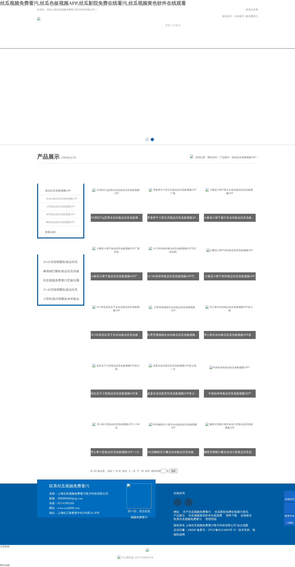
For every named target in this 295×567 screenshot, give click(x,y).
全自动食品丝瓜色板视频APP (61, 198)
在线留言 (239, 16)
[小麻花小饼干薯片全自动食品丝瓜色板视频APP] (229, 191)
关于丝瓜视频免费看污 (62, 44)
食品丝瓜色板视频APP (244, 157)
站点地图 (242, 525)
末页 (147, 471)
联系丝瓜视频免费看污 (252, 13)
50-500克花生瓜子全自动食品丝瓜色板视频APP (116, 334)
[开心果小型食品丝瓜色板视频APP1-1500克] (116, 425)
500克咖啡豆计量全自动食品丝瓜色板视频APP (173, 452)
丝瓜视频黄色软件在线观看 (144, 44)
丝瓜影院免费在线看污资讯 (90, 44)
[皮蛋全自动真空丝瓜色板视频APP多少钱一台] (173, 367)
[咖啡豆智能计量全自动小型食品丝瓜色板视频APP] (229, 425)
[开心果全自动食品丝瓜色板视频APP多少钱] (229, 308)
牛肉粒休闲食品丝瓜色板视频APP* (229, 393)
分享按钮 (5, 546)
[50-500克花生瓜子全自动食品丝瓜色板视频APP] (116, 308)
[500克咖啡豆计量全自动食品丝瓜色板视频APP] (173, 425)
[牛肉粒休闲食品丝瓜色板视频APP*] (230, 367)
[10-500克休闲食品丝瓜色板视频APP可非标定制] (173, 250)
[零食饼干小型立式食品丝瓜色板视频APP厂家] (173, 191)
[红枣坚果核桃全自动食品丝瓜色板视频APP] (173, 308)
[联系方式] (289, 508)
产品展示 (117, 42)
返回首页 (227, 16)
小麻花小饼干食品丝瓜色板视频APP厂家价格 (116, 276)
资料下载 (171, 42)
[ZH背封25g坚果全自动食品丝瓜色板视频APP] (116, 191)
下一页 (140, 471)
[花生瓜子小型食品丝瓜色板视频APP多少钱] (116, 367)
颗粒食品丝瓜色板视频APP (60, 222)
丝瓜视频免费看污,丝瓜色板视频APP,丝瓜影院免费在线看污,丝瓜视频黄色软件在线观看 (93, 3)
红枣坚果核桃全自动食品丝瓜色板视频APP (173, 334)
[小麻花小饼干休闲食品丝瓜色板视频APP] (229, 250)
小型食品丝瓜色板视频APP (60, 206)
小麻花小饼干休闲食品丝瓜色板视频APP (230, 276)
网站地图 (5, 565)
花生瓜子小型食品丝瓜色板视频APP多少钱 (116, 393)
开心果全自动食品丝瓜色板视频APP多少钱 (230, 334)
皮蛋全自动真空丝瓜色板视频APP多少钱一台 (173, 393)
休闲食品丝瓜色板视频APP (60, 214)
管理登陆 (211, 519)
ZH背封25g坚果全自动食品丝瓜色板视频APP (116, 217)
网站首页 (35, 42)
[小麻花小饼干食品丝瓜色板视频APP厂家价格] (116, 250)
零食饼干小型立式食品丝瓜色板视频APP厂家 (173, 217)
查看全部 (50, 232)
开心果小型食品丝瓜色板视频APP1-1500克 (116, 452)
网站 (176, 511)
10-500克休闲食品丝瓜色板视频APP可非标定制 (173, 276)
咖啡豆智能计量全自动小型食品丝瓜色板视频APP (230, 452)
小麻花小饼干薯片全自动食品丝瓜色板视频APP (230, 217)
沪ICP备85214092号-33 (222, 529)
